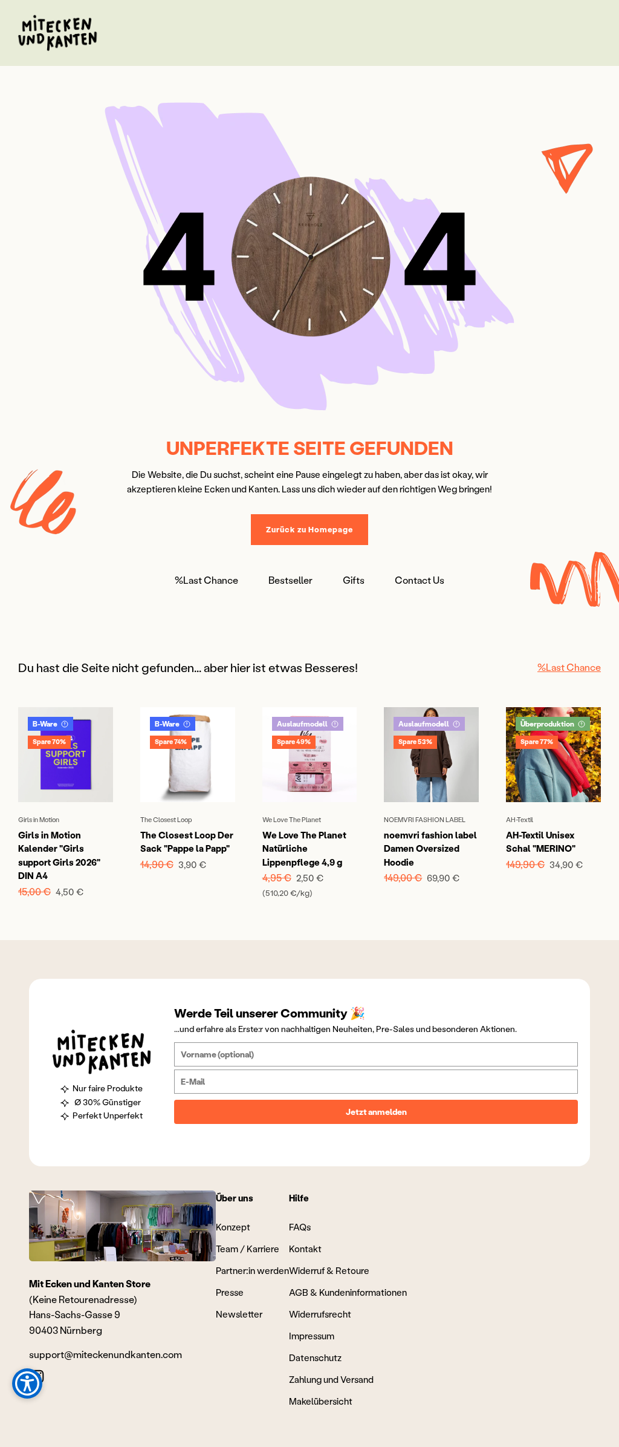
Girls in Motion (38, 819)
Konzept (233, 1227)
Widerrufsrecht (320, 1314)
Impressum (311, 1336)
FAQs (300, 1227)
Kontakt (305, 1249)
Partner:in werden (252, 1270)
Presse (230, 1292)
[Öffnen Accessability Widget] (27, 1383)
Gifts (354, 579)
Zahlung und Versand (331, 1379)
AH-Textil (519, 819)
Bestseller (290, 579)
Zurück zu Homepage (309, 529)
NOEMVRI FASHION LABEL (424, 819)
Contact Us (419, 579)
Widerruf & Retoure (329, 1270)
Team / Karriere (247, 1249)
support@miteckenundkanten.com (105, 1354)
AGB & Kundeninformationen (348, 1292)
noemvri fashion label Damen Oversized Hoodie (430, 848)
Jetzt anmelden (376, 1111)
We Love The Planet (291, 819)
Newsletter (239, 1314)
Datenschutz (315, 1357)
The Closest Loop (166, 819)
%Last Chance (206, 579)
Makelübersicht (320, 1401)
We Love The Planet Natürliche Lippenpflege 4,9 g (304, 848)
